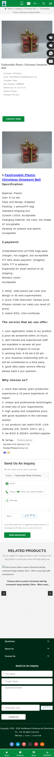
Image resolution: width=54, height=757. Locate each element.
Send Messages (17, 535)
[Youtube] (24, 744)
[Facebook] (12, 744)
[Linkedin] (18, 744)
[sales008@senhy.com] (8, 452)
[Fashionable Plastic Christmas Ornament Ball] (27, 39)
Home (10, 9)
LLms (27, 735)
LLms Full (36, 735)
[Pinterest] (36, 744)
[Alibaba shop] (42, 744)
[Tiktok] (30, 744)
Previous (3, 593)
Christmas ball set (24, 440)
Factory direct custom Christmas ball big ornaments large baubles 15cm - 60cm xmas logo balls (27, 583)
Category (18, 9)
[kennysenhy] (4, 452)
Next (50, 593)
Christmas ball (30, 9)
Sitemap (18, 735)
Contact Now (13, 119)
